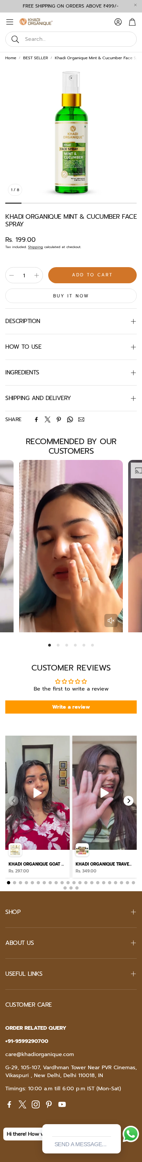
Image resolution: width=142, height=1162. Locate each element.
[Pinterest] (59, 419)
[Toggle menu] (9, 21)
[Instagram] (36, 1104)
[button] (71, 39)
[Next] (128, 801)
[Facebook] (36, 419)
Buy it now (71, 296)
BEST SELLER (35, 58)
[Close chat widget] (115, 1117)
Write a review (71, 707)
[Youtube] (62, 1104)
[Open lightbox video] (37, 806)
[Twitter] (48, 419)
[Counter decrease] (12, 275)
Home (10, 58)
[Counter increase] (37, 275)
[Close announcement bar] (135, 5)
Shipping (35, 246)
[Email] (81, 419)
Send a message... (80, 1144)
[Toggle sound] (111, 620)
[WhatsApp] (70, 419)
